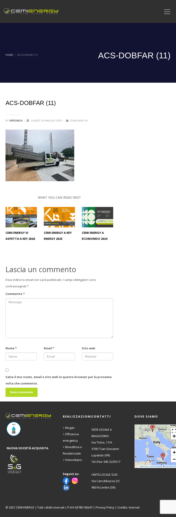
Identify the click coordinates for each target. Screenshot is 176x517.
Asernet (134, 507)
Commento (15, 294)
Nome (11, 348)
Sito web (88, 348)
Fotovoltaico (73, 460)
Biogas (70, 428)
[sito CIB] (29, 429)
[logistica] (29, 464)
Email (49, 348)
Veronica (16, 120)
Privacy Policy (105, 507)
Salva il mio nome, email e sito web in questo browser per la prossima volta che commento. (59, 380)
